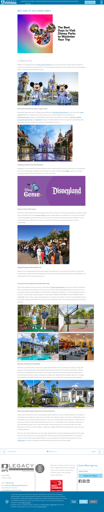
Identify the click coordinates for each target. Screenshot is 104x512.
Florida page (21, 440)
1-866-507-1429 (9, 483)
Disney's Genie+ (41, 215)
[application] (52, 501)
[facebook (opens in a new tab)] (80, 482)
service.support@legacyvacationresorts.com (16, 485)
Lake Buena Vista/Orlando (60, 112)
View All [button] (52, 451)
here (67, 171)
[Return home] (8, 4)
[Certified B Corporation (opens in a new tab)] (101, 2)
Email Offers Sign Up (87, 465)
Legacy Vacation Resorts (44, 65)
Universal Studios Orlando (24, 120)
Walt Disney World (75, 117)
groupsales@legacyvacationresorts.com (12, 490)
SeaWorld (38, 120)
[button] (15, 452)
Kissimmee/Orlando (23, 117)
